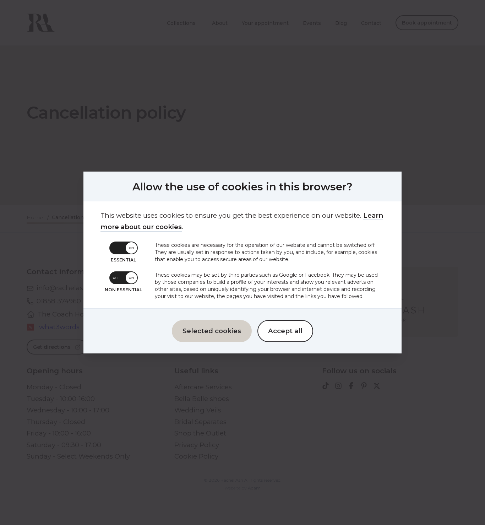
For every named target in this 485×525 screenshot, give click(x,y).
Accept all (285, 331)
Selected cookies (211, 331)
